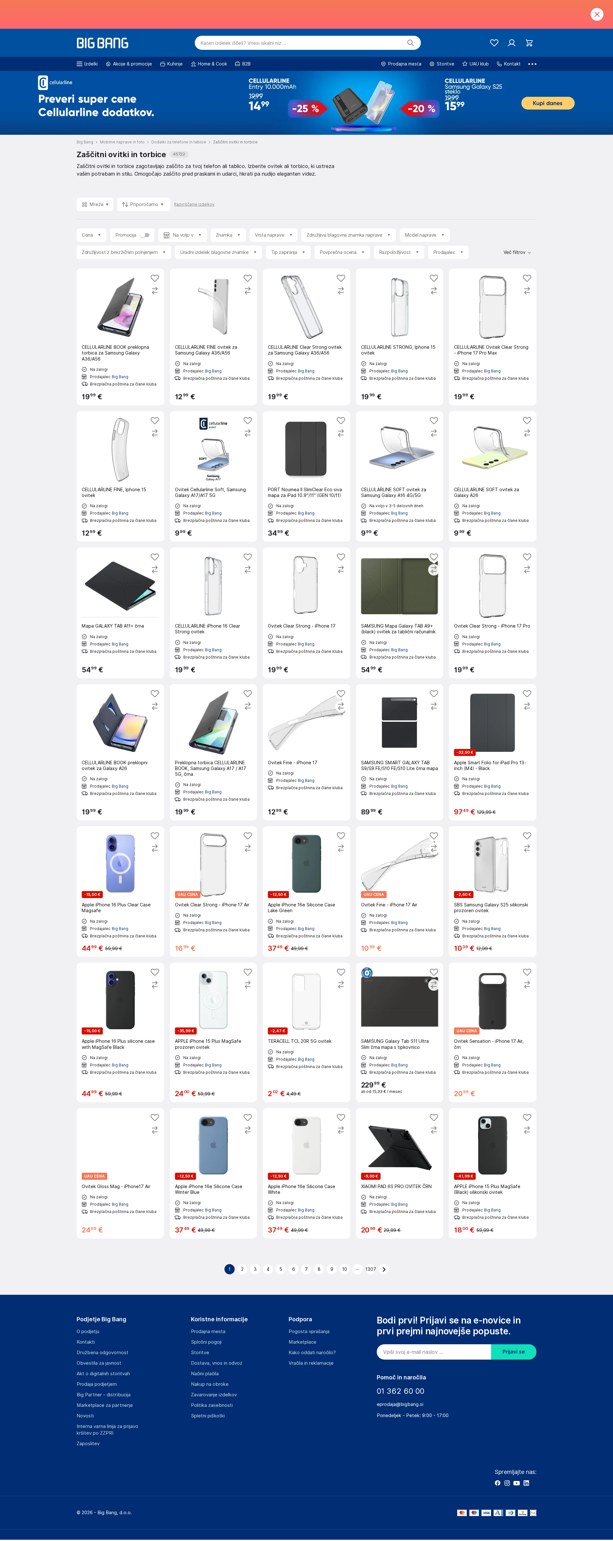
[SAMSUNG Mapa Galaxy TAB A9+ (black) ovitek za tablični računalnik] (399, 613)
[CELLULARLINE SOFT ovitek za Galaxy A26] (492, 476)
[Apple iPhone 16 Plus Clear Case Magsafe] (120, 892)
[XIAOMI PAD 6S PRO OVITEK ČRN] (399, 1173)
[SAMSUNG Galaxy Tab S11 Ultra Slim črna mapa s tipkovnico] (399, 1032)
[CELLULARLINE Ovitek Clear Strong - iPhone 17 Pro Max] (492, 337)
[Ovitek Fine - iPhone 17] (306, 752)
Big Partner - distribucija (104, 1395)
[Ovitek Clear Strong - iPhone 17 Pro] (492, 613)
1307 (371, 1269)
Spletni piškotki (208, 1416)
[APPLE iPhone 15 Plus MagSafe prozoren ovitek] (213, 1032)
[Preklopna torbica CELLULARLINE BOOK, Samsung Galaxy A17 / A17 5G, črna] (213, 752)
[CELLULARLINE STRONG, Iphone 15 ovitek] (399, 337)
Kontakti (86, 1342)
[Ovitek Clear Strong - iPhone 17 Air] (213, 892)
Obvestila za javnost (99, 1363)
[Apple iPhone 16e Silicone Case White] (306, 1173)
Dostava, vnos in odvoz (216, 1363)
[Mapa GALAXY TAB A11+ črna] (120, 613)
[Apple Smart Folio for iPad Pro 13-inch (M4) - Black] (492, 752)
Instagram (507, 1483)
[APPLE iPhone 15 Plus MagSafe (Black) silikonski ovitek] (492, 1173)
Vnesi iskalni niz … (243, 43)
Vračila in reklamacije (311, 1363)
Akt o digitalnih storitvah (103, 1374)
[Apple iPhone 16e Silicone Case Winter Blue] (213, 1173)
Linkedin (526, 1483)
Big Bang (120, 376)
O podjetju (88, 1331)
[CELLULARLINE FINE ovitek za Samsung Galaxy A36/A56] (213, 337)
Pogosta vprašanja (309, 1331)
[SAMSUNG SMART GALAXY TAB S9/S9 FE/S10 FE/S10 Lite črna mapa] (399, 752)
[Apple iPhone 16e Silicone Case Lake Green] (306, 892)
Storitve (200, 1352)
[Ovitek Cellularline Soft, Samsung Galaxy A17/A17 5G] (213, 476)
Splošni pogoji (206, 1342)
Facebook (497, 1483)
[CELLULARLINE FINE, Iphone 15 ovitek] (120, 476)
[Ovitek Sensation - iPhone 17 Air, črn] (492, 1032)
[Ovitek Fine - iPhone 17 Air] (399, 892)
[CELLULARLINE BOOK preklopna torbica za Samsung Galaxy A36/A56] (120, 337)
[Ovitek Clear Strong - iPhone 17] (306, 613)
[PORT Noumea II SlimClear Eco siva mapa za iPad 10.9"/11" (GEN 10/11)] (306, 476)
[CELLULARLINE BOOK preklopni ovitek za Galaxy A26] (120, 752)
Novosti (85, 1416)
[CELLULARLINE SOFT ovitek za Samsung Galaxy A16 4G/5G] (399, 476)
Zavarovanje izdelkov (214, 1395)
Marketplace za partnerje (105, 1405)
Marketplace (302, 1342)
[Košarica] (529, 43)
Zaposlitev (88, 1443)
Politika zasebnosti (212, 1405)
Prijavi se (514, 1352)
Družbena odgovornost (102, 1352)
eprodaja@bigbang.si (400, 1404)
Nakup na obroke (210, 1384)
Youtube (516, 1483)
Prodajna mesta (208, 1331)
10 (344, 1269)
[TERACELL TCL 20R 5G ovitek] (306, 1032)
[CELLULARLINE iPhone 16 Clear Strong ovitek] (213, 613)
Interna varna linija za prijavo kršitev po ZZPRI (107, 1429)
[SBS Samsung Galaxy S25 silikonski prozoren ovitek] (492, 892)
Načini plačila (205, 1374)
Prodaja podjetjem (97, 1384)
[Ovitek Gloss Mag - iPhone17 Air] (120, 1173)
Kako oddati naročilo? (312, 1352)
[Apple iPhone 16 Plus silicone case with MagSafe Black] (120, 1032)
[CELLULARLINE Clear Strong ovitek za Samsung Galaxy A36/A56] (306, 337)
